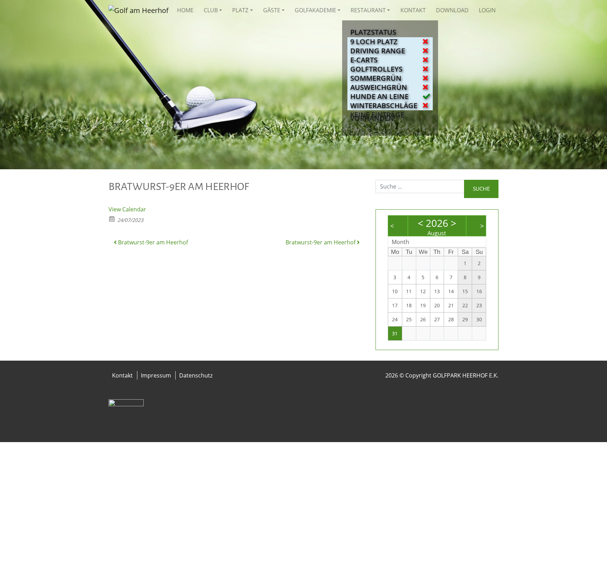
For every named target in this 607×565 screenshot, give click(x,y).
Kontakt (413, 10)
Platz (240, 10)
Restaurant (368, 10)
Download (452, 10)
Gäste (271, 10)
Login (487, 10)
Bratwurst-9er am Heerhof (152, 242)
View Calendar (127, 209)
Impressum (156, 375)
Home (185, 10)
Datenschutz (196, 375)
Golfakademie (315, 10)
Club (211, 10)
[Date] (112, 218)
